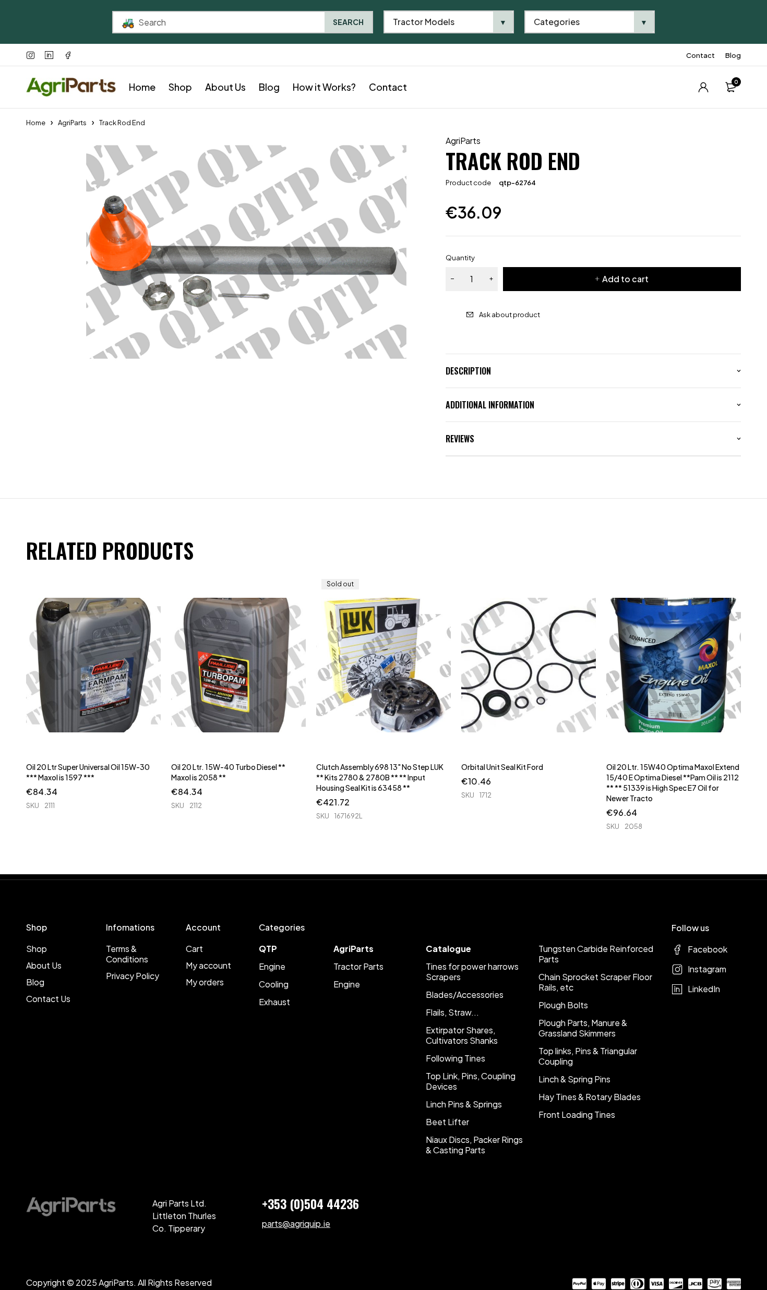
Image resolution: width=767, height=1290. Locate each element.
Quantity (460, 258)
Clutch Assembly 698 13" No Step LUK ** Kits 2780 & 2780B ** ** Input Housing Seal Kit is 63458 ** (380, 777)
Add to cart (625, 278)
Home (35, 122)
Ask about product (509, 314)
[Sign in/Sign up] (703, 87)
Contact (700, 55)
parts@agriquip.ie (296, 1223)
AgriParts (72, 122)
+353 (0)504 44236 (310, 1203)
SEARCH (348, 22)
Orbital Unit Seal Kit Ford (502, 766)
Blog (733, 55)
